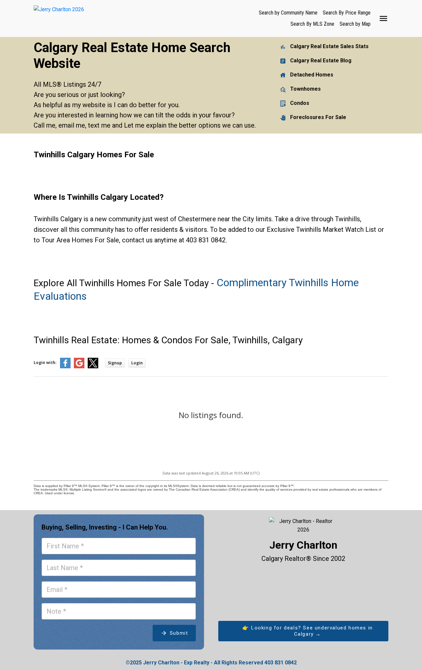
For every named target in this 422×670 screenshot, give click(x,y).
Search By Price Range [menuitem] (347, 13)
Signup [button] (115, 363)
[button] (303, 631)
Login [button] (137, 363)
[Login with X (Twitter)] (93, 367)
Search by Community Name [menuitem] (288, 13)
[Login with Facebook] (65, 367)
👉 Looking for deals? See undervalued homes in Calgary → (307, 631)
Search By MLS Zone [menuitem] (312, 24)
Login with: (45, 362)
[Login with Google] (79, 367)
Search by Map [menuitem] (355, 24)
